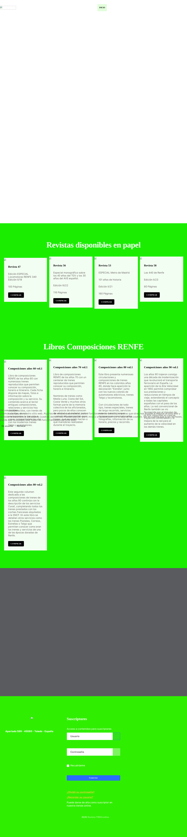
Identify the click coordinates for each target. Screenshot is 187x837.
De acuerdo (7, 426)
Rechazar (21, 426)
